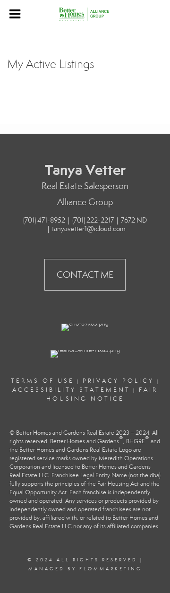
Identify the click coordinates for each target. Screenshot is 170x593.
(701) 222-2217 (93, 220)
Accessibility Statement (71, 390)
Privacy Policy (118, 381)
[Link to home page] (85, 14)
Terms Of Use (42, 381)
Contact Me (85, 274)
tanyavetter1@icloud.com (89, 228)
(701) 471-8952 (44, 220)
